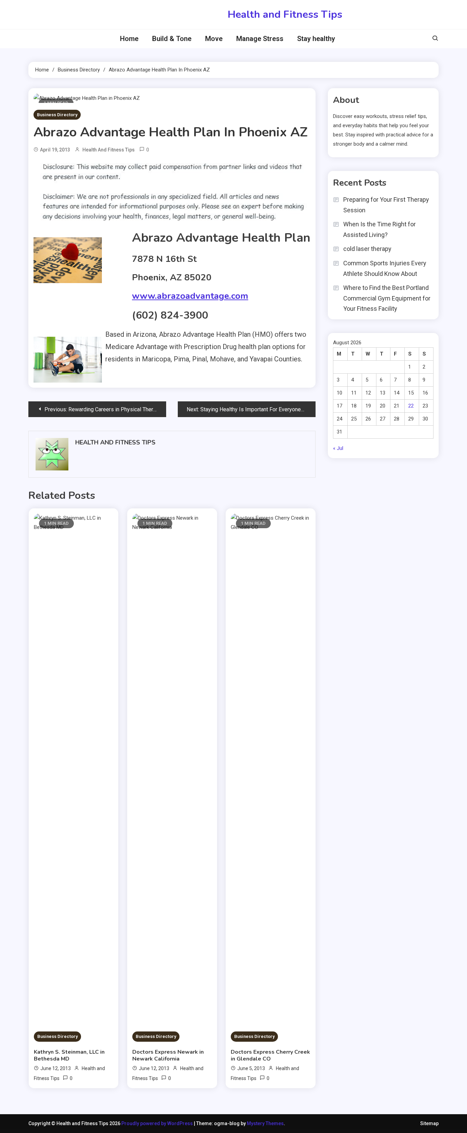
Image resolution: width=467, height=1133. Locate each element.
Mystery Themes (265, 1123)
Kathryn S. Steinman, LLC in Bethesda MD (69, 1055)
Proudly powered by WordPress (157, 1123)
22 (411, 406)
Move (214, 39)
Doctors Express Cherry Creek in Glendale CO (270, 1055)
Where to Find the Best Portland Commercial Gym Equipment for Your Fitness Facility (386, 298)
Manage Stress (259, 39)
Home (129, 39)
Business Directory (57, 114)
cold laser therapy (367, 248)
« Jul (338, 448)
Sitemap (429, 1123)
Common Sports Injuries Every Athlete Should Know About (384, 268)
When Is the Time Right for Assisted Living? (379, 229)
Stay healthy (316, 39)
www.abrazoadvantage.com (190, 296)
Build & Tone (171, 39)
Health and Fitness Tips (285, 15)
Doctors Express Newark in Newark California (168, 1055)
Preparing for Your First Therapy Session (386, 205)
